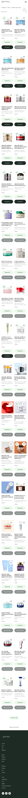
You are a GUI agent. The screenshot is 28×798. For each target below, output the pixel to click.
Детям (3, 761)
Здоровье (4, 750)
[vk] (3, 794)
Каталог (3, 743)
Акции (3, 777)
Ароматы (3, 759)
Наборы (3, 768)
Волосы (3, 754)
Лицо (8, 7)
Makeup (3, 757)
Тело (3, 747)
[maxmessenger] (9, 794)
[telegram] (6, 794)
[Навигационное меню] (26, 1)
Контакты (4, 787)
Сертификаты (4, 779)
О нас (3, 781)
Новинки (3, 772)
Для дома (4, 766)
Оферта (3, 783)
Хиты (3, 770)
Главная (3, 7)
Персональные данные (6, 785)
